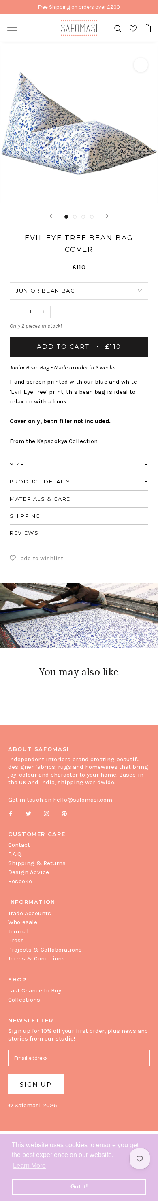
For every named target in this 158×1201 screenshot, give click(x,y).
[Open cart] (147, 28)
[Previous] (51, 216)
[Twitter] (28, 812)
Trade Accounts (29, 913)
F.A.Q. (15, 853)
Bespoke (20, 881)
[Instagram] (46, 812)
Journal (18, 931)
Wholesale (22, 922)
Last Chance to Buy (34, 990)
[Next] (107, 216)
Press (16, 940)
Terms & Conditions (36, 958)
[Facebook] (10, 812)
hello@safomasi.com (82, 799)
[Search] (118, 28)
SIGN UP (36, 1084)
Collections (24, 999)
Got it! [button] (79, 1186)
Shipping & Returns (37, 863)
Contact (19, 845)
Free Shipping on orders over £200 (79, 7)
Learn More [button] (29, 1165)
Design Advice (28, 872)
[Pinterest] (64, 812)
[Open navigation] (12, 28)
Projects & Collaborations (45, 949)
